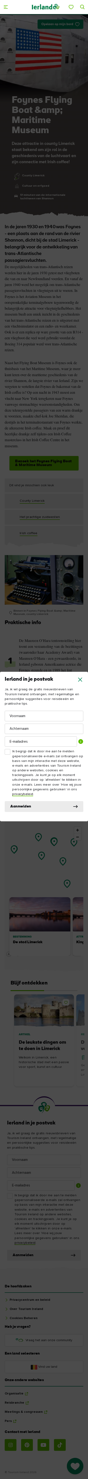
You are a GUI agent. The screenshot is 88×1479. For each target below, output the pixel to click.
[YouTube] (43, 1445)
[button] (80, 679)
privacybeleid (22, 794)
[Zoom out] (77, 837)
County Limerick (32, 500)
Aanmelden (20, 806)
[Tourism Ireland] (45, 7)
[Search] (82, 7)
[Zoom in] (77, 830)
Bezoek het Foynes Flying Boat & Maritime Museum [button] (43, 463)
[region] (44, 891)
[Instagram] (10, 1445)
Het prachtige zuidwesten (40, 517)
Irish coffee (29, 533)
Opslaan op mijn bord (57, 24)
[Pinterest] (27, 1445)
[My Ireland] (71, 7)
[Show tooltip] (80, 741)
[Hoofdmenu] (5, 7)
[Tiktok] (60, 1445)
